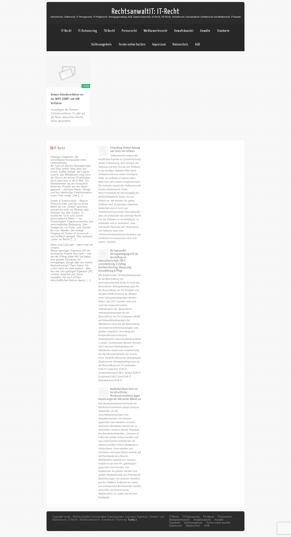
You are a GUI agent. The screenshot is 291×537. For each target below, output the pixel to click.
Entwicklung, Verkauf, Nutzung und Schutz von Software (125, 149)
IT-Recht (66, 31)
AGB (197, 44)
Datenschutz (180, 44)
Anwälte (205, 31)
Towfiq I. (132, 519)
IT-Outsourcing (87, 31)
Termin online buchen (132, 44)
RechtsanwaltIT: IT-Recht (146, 11)
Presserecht (129, 31)
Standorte (223, 31)
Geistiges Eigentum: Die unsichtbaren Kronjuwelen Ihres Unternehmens (68, 159)
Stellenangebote (101, 44)
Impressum (159, 44)
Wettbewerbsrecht (155, 31)
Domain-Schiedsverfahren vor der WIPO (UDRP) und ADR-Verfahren (67, 99)
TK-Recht (109, 31)
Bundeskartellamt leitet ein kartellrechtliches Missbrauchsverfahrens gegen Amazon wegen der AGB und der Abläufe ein (119, 394)
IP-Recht (59, 148)
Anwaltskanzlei (183, 31)
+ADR (86, 86)
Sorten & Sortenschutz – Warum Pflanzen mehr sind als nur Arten (69, 202)
